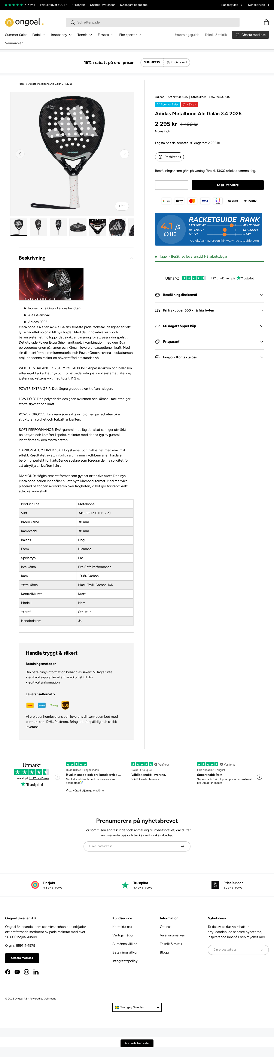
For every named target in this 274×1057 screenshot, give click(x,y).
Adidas (159, 97)
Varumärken (14, 43)
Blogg (164, 952)
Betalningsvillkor (124, 952)
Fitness (103, 35)
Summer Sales (16, 35)
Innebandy (59, 35)
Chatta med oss (22, 958)
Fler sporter (128, 35)
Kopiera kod (179, 62)
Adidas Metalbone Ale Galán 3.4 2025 (50, 83)
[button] (266, 22)
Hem (21, 83)
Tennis (82, 35)
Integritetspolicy (124, 961)
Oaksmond (50, 998)
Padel (36, 35)
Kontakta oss (122, 927)
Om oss (165, 927)
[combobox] (153, 22)
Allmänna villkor (124, 944)
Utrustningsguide (186, 35)
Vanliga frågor (122, 935)
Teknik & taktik (216, 35)
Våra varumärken (172, 935)
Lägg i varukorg (227, 185)
